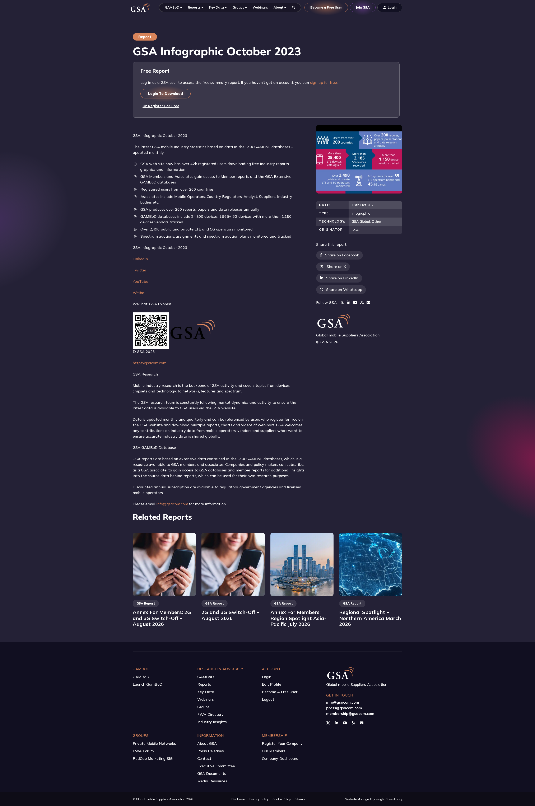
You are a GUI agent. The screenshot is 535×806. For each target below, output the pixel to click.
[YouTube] (355, 302)
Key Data (205, 691)
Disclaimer (239, 799)
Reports (204, 684)
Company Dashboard (280, 758)
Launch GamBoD (147, 684)
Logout (268, 699)
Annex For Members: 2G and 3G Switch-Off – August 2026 (162, 618)
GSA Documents (211, 773)
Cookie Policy (282, 799)
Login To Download (165, 93)
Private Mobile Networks (154, 743)
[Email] (368, 302)
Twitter (139, 270)
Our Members (273, 751)
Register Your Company (282, 743)
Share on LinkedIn (342, 278)
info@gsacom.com (172, 504)
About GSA (207, 743)
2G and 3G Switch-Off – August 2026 (230, 615)
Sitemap (301, 799)
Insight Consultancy (389, 799)
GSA (355, 230)
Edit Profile (271, 684)
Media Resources (212, 781)
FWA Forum (143, 751)
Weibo (138, 292)
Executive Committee (216, 766)
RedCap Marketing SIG (153, 758)
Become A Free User (279, 691)
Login (266, 676)
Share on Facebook (342, 255)
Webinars (205, 699)
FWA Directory (210, 714)
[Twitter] (342, 302)
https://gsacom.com (149, 362)
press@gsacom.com (344, 707)
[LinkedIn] (348, 302)
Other (376, 221)
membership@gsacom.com (350, 713)
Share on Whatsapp (344, 289)
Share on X (336, 266)
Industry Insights (212, 721)
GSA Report (145, 603)
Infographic (361, 213)
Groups (203, 706)
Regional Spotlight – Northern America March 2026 (370, 618)
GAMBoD (141, 676)
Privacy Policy (259, 799)
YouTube (140, 281)
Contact (204, 758)
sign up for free (323, 82)
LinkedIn (140, 258)
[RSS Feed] (362, 302)
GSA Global (361, 221)
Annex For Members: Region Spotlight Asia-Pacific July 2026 (298, 618)
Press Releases (210, 751)
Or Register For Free (161, 106)
